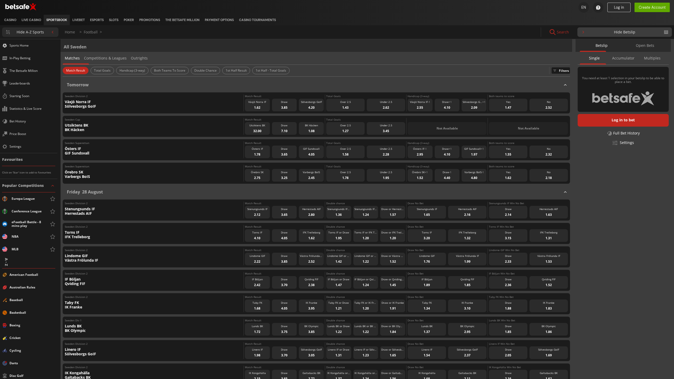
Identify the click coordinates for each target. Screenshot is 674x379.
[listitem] (10, 20)
